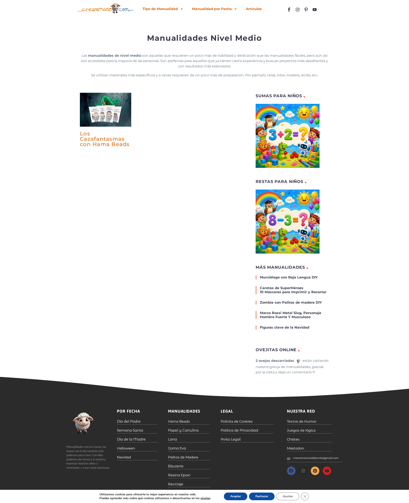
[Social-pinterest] (306, 9)
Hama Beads (179, 421)
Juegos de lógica (301, 430)
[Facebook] (291, 471)
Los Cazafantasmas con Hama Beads (105, 138)
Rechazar (261, 496)
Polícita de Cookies (237, 421)
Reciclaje (175, 484)
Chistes (293, 439)
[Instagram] (297, 9)
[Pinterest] (315, 471)
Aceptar (235, 496)
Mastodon (295, 448)
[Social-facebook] (289, 9)
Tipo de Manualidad (160, 9)
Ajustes (288, 496)
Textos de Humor (301, 421)
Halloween (126, 448)
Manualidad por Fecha (212, 9)
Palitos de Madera (183, 457)
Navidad (124, 457)
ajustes (205, 498)
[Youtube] (314, 9)
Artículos (254, 9)
